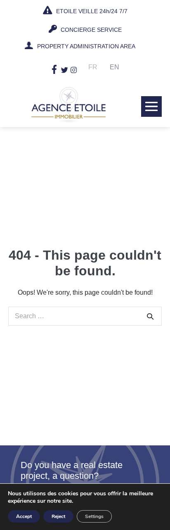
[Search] (150, 316)
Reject (58, 516)
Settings (94, 516)
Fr (92, 67)
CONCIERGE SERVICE (90, 29)
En (114, 67)
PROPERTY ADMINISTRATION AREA (86, 46)
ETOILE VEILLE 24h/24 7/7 (91, 11)
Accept (24, 516)
